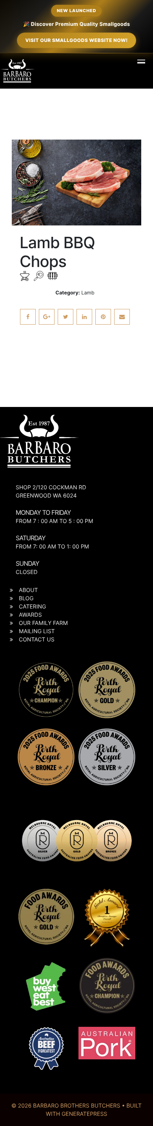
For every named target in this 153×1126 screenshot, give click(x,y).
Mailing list (37, 631)
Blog (26, 598)
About (28, 590)
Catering (32, 606)
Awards (30, 615)
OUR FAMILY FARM (43, 623)
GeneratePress (84, 1114)
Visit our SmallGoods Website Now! (76, 40)
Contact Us (37, 639)
